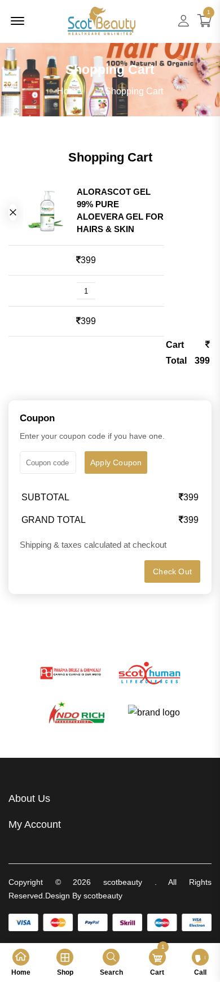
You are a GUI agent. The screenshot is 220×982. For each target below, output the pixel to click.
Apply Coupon (116, 462)
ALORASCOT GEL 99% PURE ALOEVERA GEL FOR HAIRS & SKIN (120, 210)
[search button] (12, 212)
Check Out (172, 571)
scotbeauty (122, 882)
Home (69, 91)
